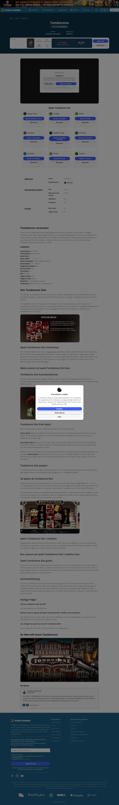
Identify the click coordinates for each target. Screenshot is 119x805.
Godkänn (59, 409)
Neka (59, 417)
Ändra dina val (59, 413)
